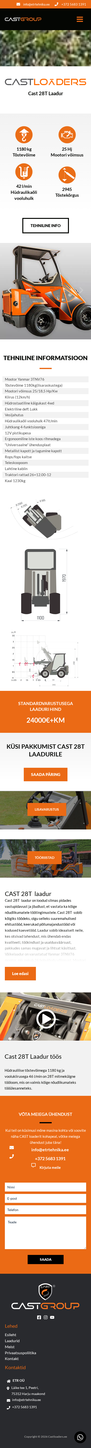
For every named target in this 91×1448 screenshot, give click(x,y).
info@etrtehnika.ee (36, 4)
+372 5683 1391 (73, 4)
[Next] (81, 290)
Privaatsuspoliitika (20, 1352)
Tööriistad (44, 857)
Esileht (10, 1334)
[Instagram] (45, 1317)
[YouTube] (52, 1317)
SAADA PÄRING (45, 774)
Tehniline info (46, 225)
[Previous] (9, 290)
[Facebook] (39, 1317)
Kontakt (12, 1358)
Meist (10, 1346)
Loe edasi (20, 973)
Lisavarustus (47, 809)
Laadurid (12, 1340)
